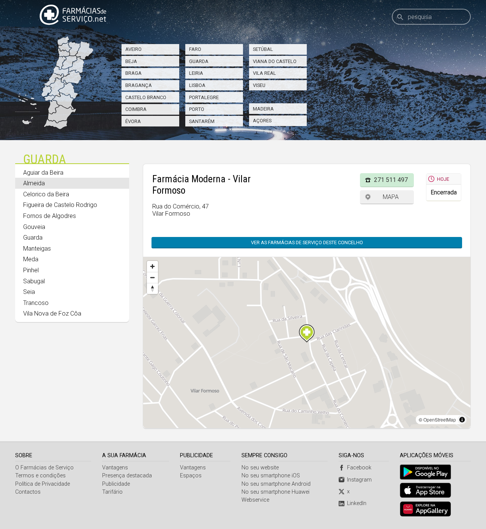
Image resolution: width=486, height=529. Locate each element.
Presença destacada (127, 475)
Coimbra (136, 109)
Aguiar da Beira (43, 172)
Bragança (138, 85)
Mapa (391, 197)
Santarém (202, 121)
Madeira (263, 109)
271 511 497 (391, 179)
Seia (29, 291)
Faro (195, 49)
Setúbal (263, 49)
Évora (133, 121)
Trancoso (36, 302)
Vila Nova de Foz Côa (52, 313)
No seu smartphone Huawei (275, 492)
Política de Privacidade (42, 484)
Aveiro (133, 49)
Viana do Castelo (275, 61)
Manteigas (37, 248)
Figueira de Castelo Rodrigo (60, 204)
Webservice (255, 500)
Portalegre (204, 97)
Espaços (191, 475)
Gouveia (34, 227)
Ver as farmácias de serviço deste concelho (307, 242)
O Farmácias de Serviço (44, 467)
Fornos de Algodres (49, 215)
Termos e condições (40, 475)
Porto (196, 109)
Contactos (28, 492)
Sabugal (34, 281)
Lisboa (197, 85)
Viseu (259, 85)
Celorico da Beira (46, 194)
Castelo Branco (145, 97)
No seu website (260, 467)
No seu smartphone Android (276, 484)
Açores (262, 120)
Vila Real (264, 73)
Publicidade (116, 484)
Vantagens (115, 467)
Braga (133, 73)
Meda (30, 259)
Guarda (198, 61)
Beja (131, 61)
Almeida (34, 183)
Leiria (196, 73)
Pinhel (31, 270)
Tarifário (112, 492)
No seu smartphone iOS (270, 475)
